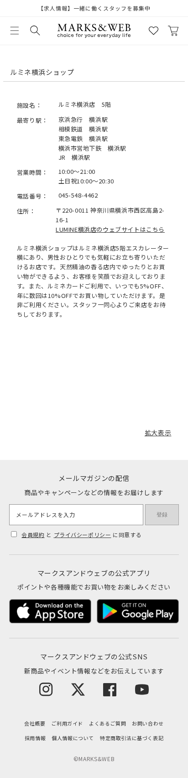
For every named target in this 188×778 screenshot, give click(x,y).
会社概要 (34, 723)
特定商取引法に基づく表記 (131, 737)
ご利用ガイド (67, 723)
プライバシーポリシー (82, 534)
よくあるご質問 (107, 723)
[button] (15, 31)
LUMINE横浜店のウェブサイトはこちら (110, 229)
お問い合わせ (148, 723)
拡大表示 (158, 432)
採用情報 (35, 737)
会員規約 (32, 534)
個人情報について (73, 737)
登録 (162, 515)
